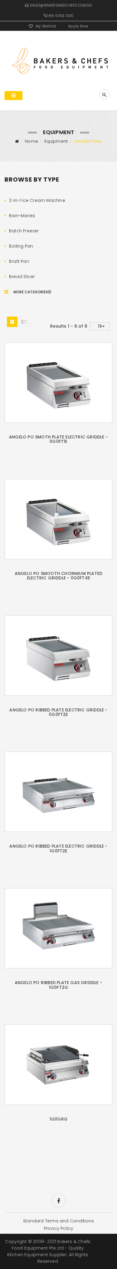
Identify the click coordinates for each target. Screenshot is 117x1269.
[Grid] (12, 322)
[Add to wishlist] (51, 380)
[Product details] (66, 380)
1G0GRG (59, 1119)
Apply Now (78, 26)
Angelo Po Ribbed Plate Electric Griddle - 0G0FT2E (58, 712)
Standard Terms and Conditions (58, 1221)
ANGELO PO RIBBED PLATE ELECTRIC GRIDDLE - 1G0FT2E (58, 848)
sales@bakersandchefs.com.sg (61, 5)
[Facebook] (58, 1200)
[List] (24, 322)
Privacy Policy (59, 1228)
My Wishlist (46, 26)
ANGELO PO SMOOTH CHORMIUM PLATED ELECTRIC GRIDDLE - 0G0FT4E (58, 575)
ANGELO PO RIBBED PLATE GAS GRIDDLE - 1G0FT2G (58, 985)
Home (31, 141)
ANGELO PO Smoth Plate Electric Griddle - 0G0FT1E (58, 439)
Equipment (56, 141)
